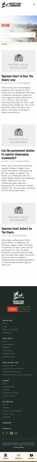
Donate (12, 309)
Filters (4, 44)
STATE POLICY (8, 350)
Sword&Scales (8, 386)
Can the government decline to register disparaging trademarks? (18, 154)
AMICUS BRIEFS (8, 344)
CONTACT (31, 458)
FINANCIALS (7, 332)
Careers (6, 408)
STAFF (5, 326)
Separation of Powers (11, 372)
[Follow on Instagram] (15, 433)
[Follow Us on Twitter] (7, 433)
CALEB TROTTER (24, 83)
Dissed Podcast (9, 396)
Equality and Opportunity (13, 368)
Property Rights (9, 365)
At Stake (6, 390)
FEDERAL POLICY (8, 354)
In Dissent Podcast (10, 393)
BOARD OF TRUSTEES (10, 329)
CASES (5, 341)
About (5, 323)
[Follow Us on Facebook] (4, 433)
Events (5, 404)
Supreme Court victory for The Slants (17, 230)
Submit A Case (8, 414)
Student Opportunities (12, 411)
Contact (24, 309)
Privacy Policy (18, 447)
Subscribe (7, 417)
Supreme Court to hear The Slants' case (17, 78)
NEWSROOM (7, 423)
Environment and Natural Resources (18, 375)
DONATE (5, 458)
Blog (4, 383)
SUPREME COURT (9, 357)
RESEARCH (6, 347)
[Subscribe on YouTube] (11, 433)
